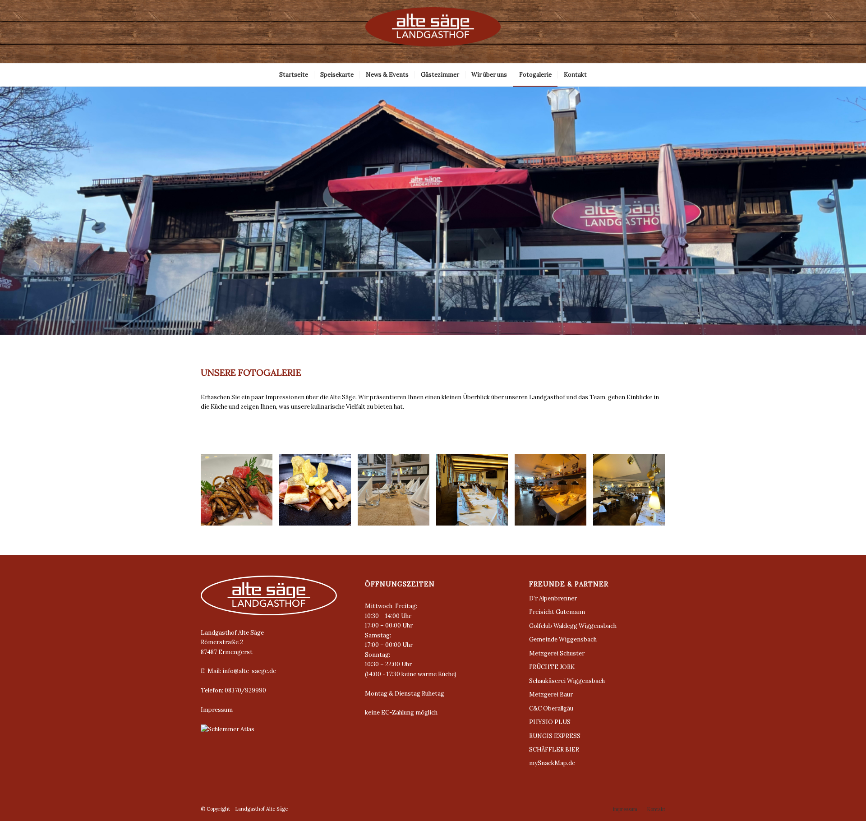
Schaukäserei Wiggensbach (567, 681)
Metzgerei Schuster (557, 653)
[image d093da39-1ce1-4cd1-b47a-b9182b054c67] (632, 493)
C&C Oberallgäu (551, 708)
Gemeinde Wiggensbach (563, 639)
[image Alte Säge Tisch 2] (397, 493)
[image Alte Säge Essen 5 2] (318, 493)
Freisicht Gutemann (557, 612)
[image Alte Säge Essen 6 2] (240, 493)
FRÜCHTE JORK (552, 667)
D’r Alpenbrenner (553, 598)
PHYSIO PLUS (550, 722)
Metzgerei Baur (551, 694)
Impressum (217, 710)
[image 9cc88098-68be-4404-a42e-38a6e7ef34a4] (554, 493)
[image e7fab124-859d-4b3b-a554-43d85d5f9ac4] (475, 493)
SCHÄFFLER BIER (554, 749)
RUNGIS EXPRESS (554, 736)
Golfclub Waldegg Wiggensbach (573, 626)
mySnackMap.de (552, 763)
